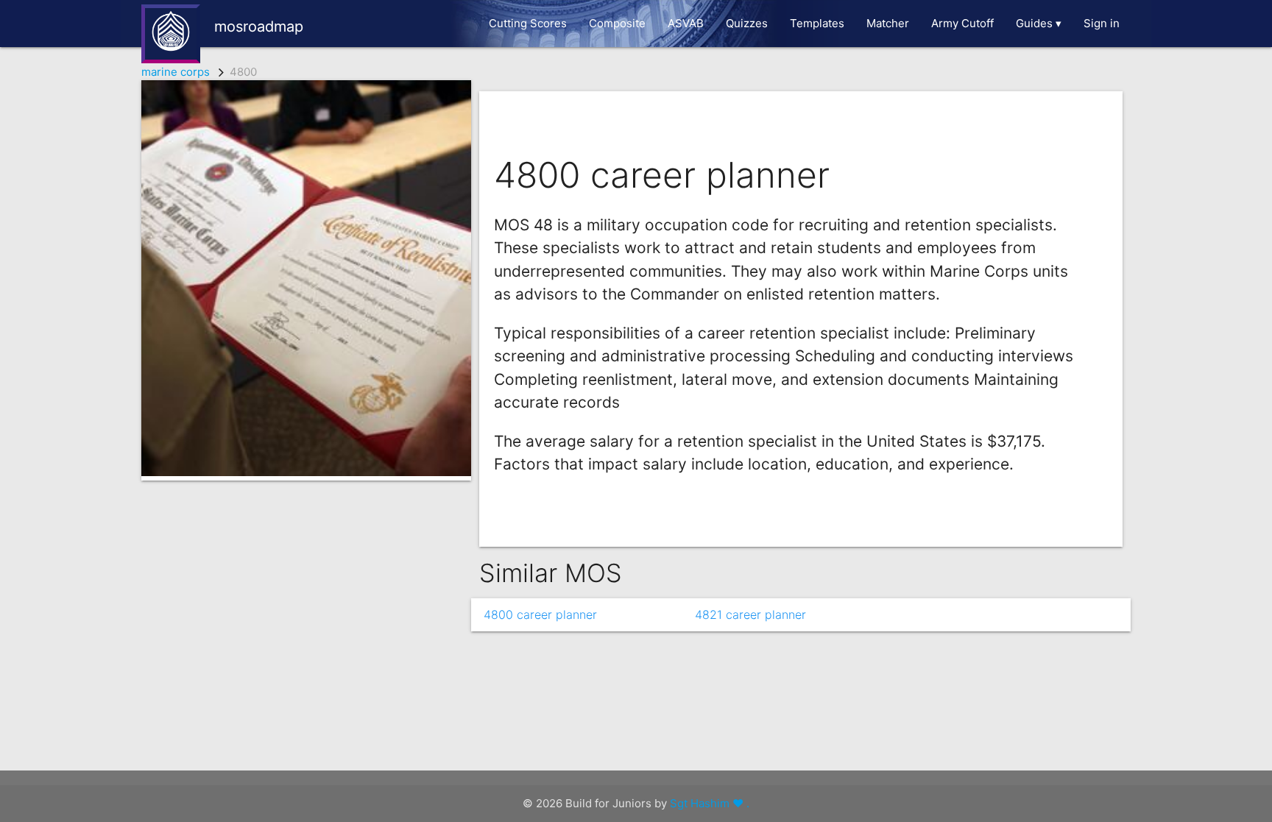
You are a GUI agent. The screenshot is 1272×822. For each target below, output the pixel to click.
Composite (617, 23)
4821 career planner (750, 614)
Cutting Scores (528, 23)
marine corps (175, 72)
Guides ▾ (1038, 23)
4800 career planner (540, 614)
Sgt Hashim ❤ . (709, 803)
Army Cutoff (962, 23)
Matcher (887, 23)
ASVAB (686, 23)
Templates (817, 23)
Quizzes (747, 23)
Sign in (1102, 23)
